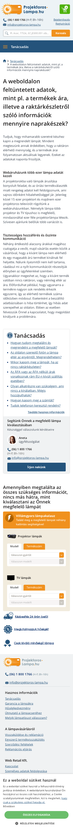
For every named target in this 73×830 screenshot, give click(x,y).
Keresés (61, 33)
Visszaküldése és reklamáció (24, 735)
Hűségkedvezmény (17, 708)
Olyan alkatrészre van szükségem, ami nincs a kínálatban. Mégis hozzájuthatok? (37, 390)
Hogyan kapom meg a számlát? (32, 400)
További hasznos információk (46, 412)
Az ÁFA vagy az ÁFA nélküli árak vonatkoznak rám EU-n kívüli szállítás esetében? (36, 376)
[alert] (36, 802)
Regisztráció (63, 23)
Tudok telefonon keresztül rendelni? (35, 405)
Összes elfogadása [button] (36, 814)
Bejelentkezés (62, 19)
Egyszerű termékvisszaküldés (25, 739)
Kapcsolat (11, 766)
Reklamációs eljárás (18, 749)
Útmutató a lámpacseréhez (23, 713)
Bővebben (9, 806)
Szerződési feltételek (19, 744)
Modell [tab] (14, 546)
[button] (36, 823)
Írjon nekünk (36, 467)
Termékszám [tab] (34, 546)
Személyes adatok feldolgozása (26, 771)
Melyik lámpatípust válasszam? (26, 718)
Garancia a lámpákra (19, 703)
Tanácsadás (13, 699)
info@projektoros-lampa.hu (24, 24)
